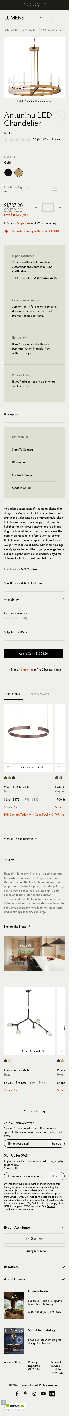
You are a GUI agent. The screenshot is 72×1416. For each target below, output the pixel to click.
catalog (52, 1339)
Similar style (13, 694)
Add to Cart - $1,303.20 (33, 653)
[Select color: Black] (56, 777)
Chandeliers (13, 30)
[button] (17, 139)
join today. (47, 1304)
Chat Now (36, 1238)
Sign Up (56, 1143)
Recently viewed (39, 694)
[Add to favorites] (60, 116)
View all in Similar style (18, 838)
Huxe (11, 133)
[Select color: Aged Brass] (60, 777)
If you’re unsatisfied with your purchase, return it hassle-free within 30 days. (31, 348)
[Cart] (52, 18)
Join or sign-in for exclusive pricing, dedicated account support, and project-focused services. (34, 311)
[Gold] (18, 172)
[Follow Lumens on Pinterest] (25, 1394)
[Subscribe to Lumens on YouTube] (43, 1394)
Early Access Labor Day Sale (36, 5)
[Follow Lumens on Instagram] (34, 1394)
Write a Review (52, 139)
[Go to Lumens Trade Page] (14, 1305)
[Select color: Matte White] (17, 777)
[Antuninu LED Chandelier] (34, 67)
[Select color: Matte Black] (13, 777)
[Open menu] (61, 17)
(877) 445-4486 (47, 278)
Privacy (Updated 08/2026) (34, 1365)
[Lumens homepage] (14, 18)
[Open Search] (41, 17)
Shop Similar (30, 767)
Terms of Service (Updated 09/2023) (57, 1367)
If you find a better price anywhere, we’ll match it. (34, 384)
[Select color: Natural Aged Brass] (9, 1060)
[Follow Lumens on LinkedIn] (52, 1394)
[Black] (8, 172)
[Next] (61, 5)
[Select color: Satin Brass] (62, 1060)
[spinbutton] (48, 207)
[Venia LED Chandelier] (28, 728)
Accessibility (12, 1362)
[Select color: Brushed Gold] (9, 777)
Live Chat (23, 278)
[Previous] (8, 5)
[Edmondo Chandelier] (29, 1013)
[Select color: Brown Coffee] (5, 777)
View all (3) (19, 88)
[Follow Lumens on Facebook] (17, 1394)
